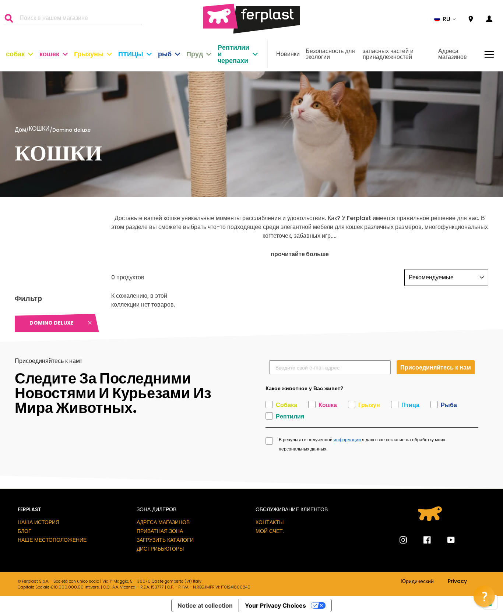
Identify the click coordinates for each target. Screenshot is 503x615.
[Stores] (471, 19)
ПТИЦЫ (130, 54)
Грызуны (88, 54)
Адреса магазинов (452, 54)
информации (347, 439)
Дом (20, 130)
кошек (49, 54)
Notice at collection (205, 605)
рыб (165, 54)
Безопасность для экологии (330, 54)
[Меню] (489, 54)
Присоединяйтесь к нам (435, 367)
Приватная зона (160, 531)
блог (24, 531)
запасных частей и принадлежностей (388, 54)
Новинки (288, 54)
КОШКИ (39, 129)
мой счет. (270, 531)
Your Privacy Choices (275, 605)
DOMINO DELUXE (51, 322)
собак (15, 54)
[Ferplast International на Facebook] (421, 540)
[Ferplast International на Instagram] (403, 540)
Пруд (194, 54)
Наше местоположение (52, 539)
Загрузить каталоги (165, 539)
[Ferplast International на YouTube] (445, 540)
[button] (445, 19)
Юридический (417, 581)
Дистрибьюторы (160, 548)
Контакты (270, 522)
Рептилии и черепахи (233, 54)
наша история (38, 522)
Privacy (457, 581)
